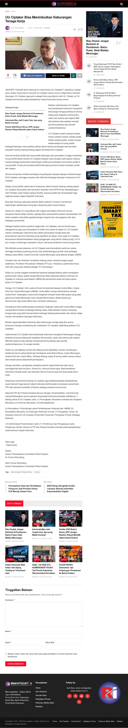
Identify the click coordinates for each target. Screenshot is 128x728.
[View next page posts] (27, 136)
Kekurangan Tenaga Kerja (21, 472)
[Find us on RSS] (79, 702)
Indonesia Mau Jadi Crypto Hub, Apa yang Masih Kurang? (23, 121)
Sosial (37, 472)
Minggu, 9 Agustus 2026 (42, 577)
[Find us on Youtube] (81, 696)
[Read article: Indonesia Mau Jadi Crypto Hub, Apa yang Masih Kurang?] (44, 518)
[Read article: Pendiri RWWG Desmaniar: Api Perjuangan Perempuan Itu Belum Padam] (70, 554)
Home (7, 11)
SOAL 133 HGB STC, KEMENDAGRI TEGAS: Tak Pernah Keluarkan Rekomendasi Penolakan (43, 569)
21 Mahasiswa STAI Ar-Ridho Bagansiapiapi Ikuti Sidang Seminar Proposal (107, 95)
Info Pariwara (41, 691)
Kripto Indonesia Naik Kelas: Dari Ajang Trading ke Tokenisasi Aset (15, 569)
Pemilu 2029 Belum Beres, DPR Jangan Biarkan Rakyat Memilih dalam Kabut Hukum (24, 128)
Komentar (10, 600)
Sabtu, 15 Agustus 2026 (69, 541)
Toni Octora (19, 28)
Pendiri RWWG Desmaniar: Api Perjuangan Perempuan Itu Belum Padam (70, 569)
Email (8, 642)
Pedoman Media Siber (45, 702)
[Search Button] (121, 4)
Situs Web (50, 642)
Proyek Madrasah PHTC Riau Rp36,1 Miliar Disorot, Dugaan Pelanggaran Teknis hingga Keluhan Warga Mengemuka (108, 68)
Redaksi (39, 706)
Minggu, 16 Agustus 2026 (42, 538)
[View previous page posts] (23, 136)
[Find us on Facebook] (69, 696)
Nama (8, 631)
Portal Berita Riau (12, 697)
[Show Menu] (6, 4)
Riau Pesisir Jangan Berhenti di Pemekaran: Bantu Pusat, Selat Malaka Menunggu (24, 114)
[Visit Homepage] (64, 3)
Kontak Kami (41, 695)
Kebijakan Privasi (43, 699)
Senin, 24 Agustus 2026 (15, 541)
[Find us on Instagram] (87, 696)
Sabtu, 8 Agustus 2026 (68, 577)
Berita (13, 11)
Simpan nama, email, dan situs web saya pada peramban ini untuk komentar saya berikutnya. (42, 655)
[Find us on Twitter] (75, 696)
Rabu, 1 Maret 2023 (35, 28)
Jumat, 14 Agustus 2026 (15, 577)
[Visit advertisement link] (109, 693)
